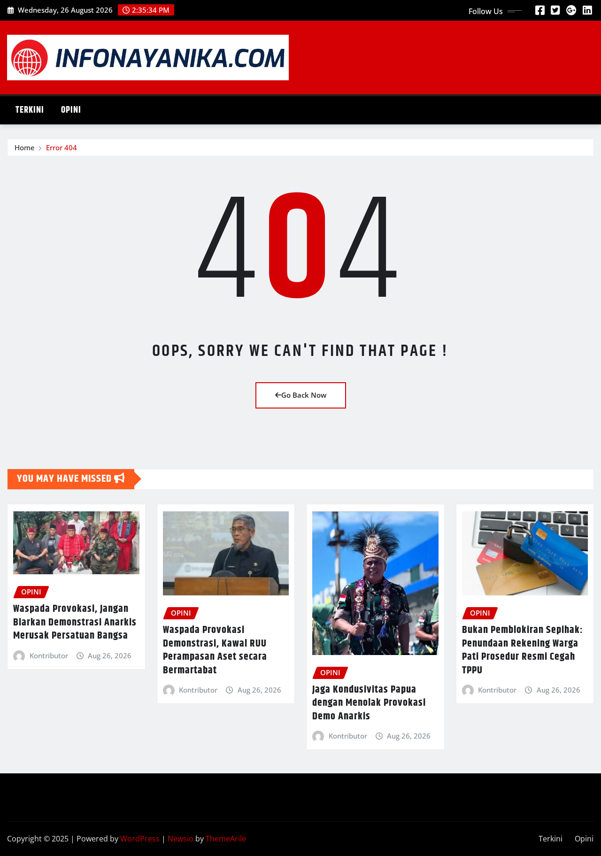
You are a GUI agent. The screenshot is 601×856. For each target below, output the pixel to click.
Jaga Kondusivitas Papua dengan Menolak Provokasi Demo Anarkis (369, 703)
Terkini (29, 110)
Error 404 (61, 147)
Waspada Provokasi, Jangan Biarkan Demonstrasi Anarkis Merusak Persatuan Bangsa (75, 622)
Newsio (180, 838)
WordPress (140, 838)
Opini (71, 110)
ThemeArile (226, 838)
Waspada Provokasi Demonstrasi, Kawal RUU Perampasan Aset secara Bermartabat (215, 650)
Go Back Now (303, 395)
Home (25, 147)
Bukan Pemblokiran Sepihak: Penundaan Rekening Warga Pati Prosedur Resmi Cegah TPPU (522, 650)
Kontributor (49, 655)
